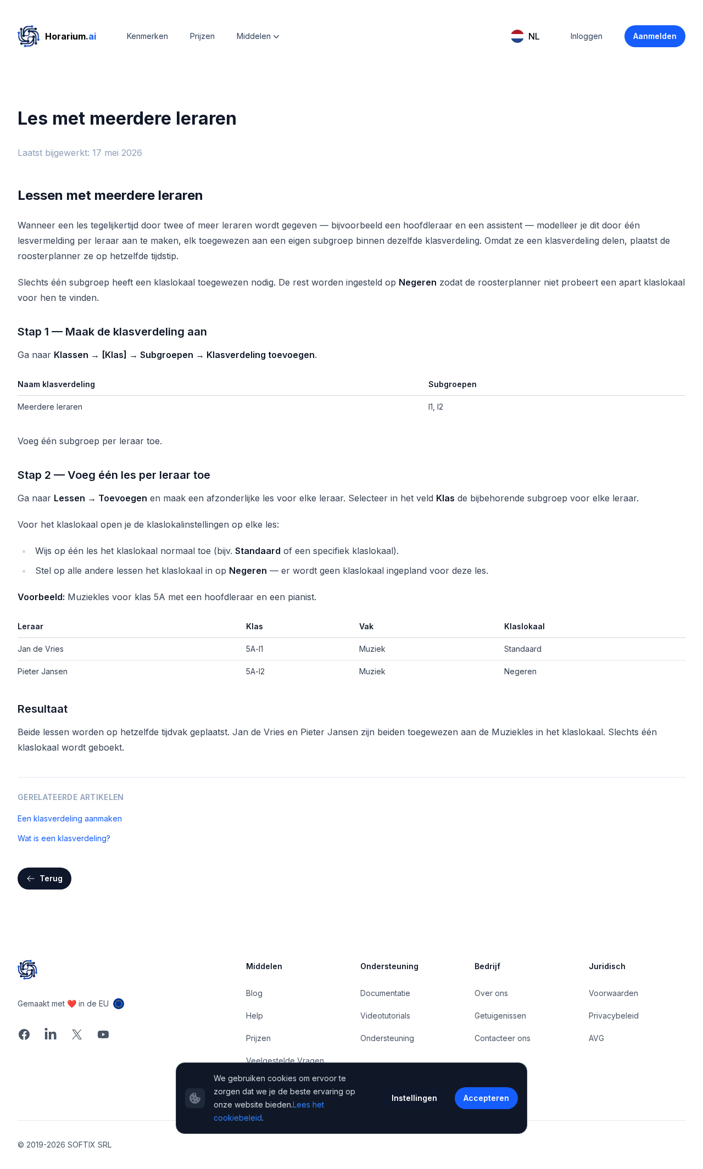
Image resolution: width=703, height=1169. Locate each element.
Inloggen (586, 36)
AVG (596, 1038)
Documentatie (385, 993)
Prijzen (202, 36)
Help (254, 1015)
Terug (51, 878)
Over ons (491, 993)
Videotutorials (385, 1015)
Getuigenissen (500, 1015)
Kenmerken (147, 36)
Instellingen (414, 1098)
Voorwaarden (613, 993)
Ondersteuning (387, 1038)
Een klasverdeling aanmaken (70, 818)
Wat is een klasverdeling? (64, 838)
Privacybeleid (614, 1015)
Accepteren (486, 1098)
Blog (254, 993)
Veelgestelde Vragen (285, 1060)
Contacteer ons (503, 1038)
